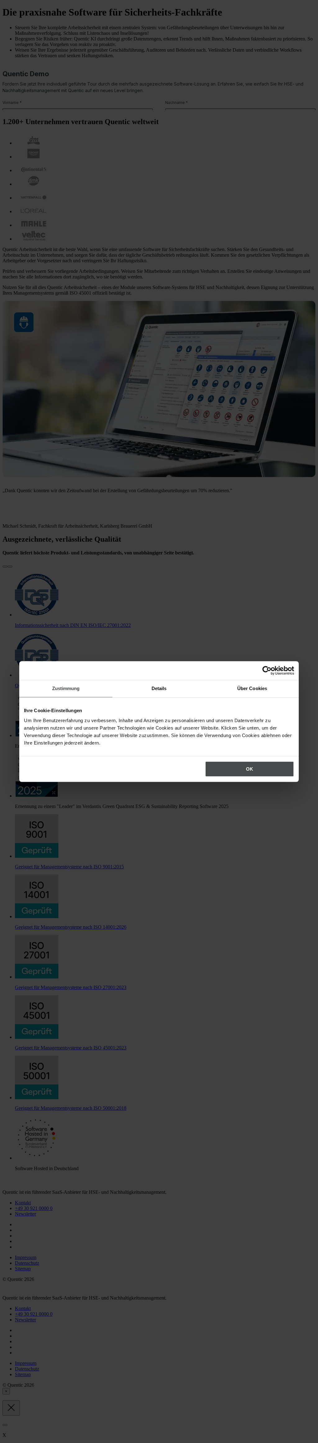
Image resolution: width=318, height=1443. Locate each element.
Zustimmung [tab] (66, 688)
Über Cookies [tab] (252, 688)
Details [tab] (159, 688)
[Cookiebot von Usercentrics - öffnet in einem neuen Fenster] (267, 670)
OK (249, 769)
